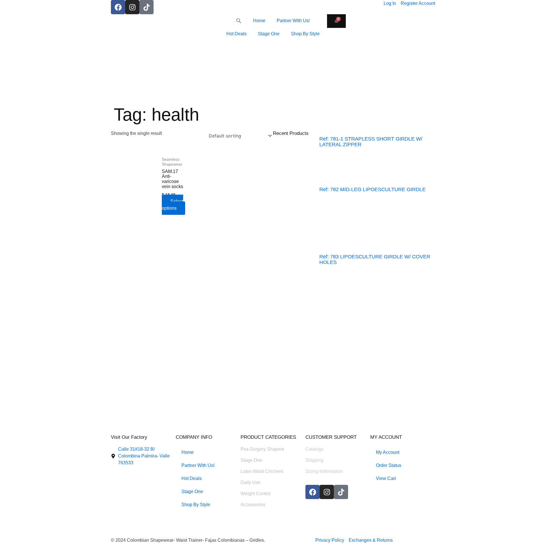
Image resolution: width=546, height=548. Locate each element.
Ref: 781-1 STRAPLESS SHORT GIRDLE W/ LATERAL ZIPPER (370, 141)
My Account (387, 452)
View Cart (386, 478)
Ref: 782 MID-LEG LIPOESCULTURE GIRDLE (372, 189)
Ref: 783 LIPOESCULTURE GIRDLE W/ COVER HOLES (374, 259)
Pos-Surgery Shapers (262, 449)
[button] (238, 20)
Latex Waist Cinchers (262, 471)
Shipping (314, 460)
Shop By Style (305, 33)
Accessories (253, 504)
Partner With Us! (293, 20)
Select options (172, 205)
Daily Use (250, 482)
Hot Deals (236, 33)
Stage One (269, 33)
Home (259, 20)
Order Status (388, 465)
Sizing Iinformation (324, 471)
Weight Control (256, 493)
